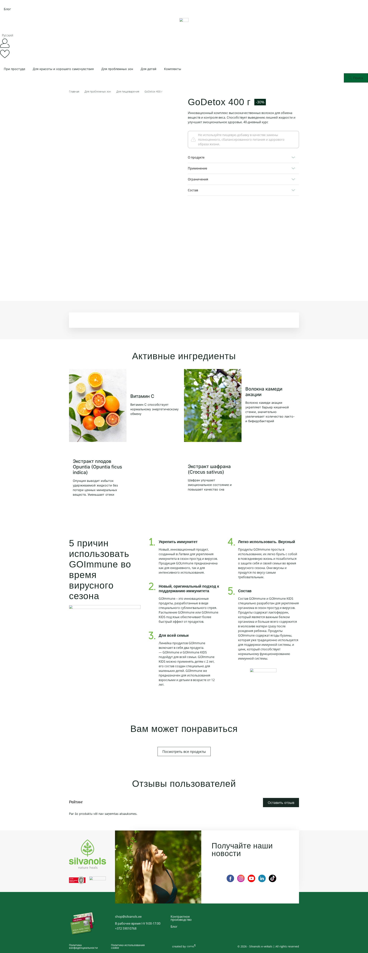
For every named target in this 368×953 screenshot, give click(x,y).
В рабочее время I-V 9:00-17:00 (137, 923)
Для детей (148, 69)
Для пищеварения (127, 91)
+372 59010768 (125, 928)
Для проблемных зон (117, 69)
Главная (74, 91)
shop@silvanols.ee (128, 916)
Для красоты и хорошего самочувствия (63, 69)
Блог (7, 9)
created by (179, 946)
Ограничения (198, 179)
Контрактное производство (181, 918)
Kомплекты (172, 69)
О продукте (196, 157)
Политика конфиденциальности (83, 946)
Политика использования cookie (128, 946)
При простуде (14, 69)
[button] (10, 35)
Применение (197, 168)
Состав (193, 190)
